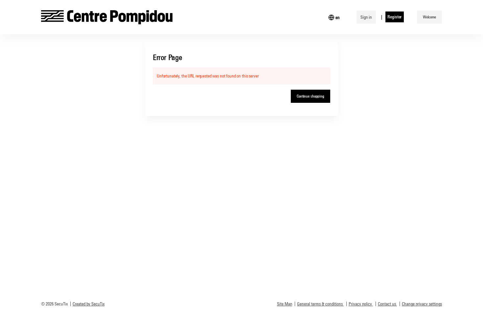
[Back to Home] (106, 17)
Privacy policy (360, 303)
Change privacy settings (422, 303)
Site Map (284, 303)
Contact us (387, 303)
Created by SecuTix (88, 303)
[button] (429, 17)
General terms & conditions (320, 303)
